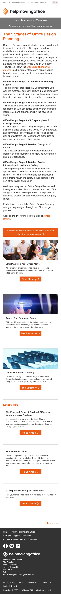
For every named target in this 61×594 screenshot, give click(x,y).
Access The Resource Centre (21, 318)
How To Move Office (16, 451)
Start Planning (29, 279)
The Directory (29, 387)
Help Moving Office (24, 12)
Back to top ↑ (52, 523)
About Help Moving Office (23, 532)
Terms (20, 582)
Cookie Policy (32, 582)
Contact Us (46, 582)
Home (5, 532)
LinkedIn (18, 546)
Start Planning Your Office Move (23, 264)
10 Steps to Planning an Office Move (25, 490)
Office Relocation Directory (20, 372)
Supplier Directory (18, 2)
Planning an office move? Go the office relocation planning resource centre (30, 232)
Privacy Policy (9, 582)
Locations (32, 539)
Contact (30, 2)
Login (36, 2)
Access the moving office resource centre (30, 26)
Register (43, 2)
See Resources (29, 333)
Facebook (5, 546)
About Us (6, 2)
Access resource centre (14, 539)
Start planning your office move (30, 20)
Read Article (29, 432)
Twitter (11, 546)
